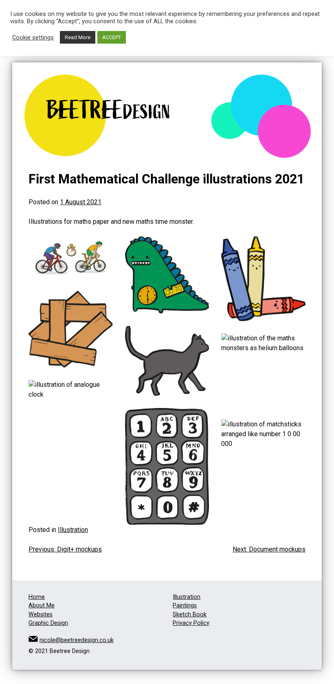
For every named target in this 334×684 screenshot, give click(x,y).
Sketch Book (190, 614)
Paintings (185, 605)
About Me (42, 605)
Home (37, 597)
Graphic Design (48, 623)
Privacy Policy (191, 623)
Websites (41, 614)
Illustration (73, 530)
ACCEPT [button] (111, 37)
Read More (77, 37)
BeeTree (109, 110)
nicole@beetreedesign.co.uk (77, 640)
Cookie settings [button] (33, 37)
